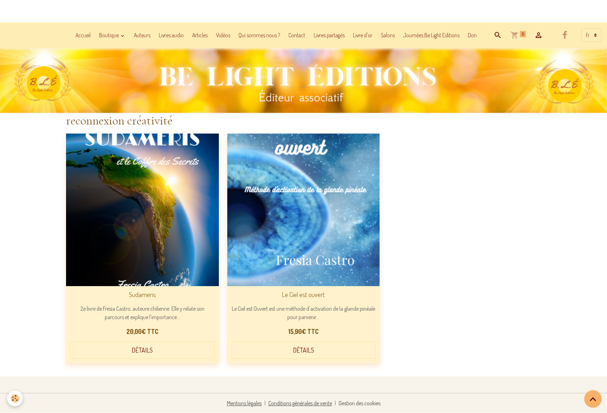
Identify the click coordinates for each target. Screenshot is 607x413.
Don (472, 35)
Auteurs (142, 35)
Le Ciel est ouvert (303, 294)
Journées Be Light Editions (431, 35)
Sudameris (142, 294)
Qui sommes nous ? (259, 35)
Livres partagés (329, 35)
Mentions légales (244, 403)
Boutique (109, 35)
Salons (388, 35)
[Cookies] (15, 398)
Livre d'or (362, 35)
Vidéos (223, 35)
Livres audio (171, 35)
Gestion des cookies (359, 403)
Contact (296, 35)
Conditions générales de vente (300, 403)
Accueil (83, 35)
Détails (142, 350)
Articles (200, 35)
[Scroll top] (593, 399)
